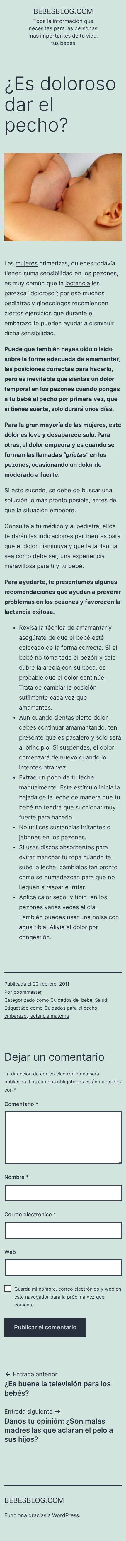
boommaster (27, 992)
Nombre (16, 1177)
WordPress (65, 1515)
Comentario (21, 1104)
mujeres (27, 263)
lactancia (77, 283)
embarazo (18, 323)
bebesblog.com (63, 11)
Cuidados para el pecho (70, 1008)
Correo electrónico (30, 1214)
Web (10, 1252)
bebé (24, 398)
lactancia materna (49, 1016)
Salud (101, 1000)
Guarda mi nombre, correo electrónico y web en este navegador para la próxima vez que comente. (67, 1297)
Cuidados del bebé (71, 1000)
